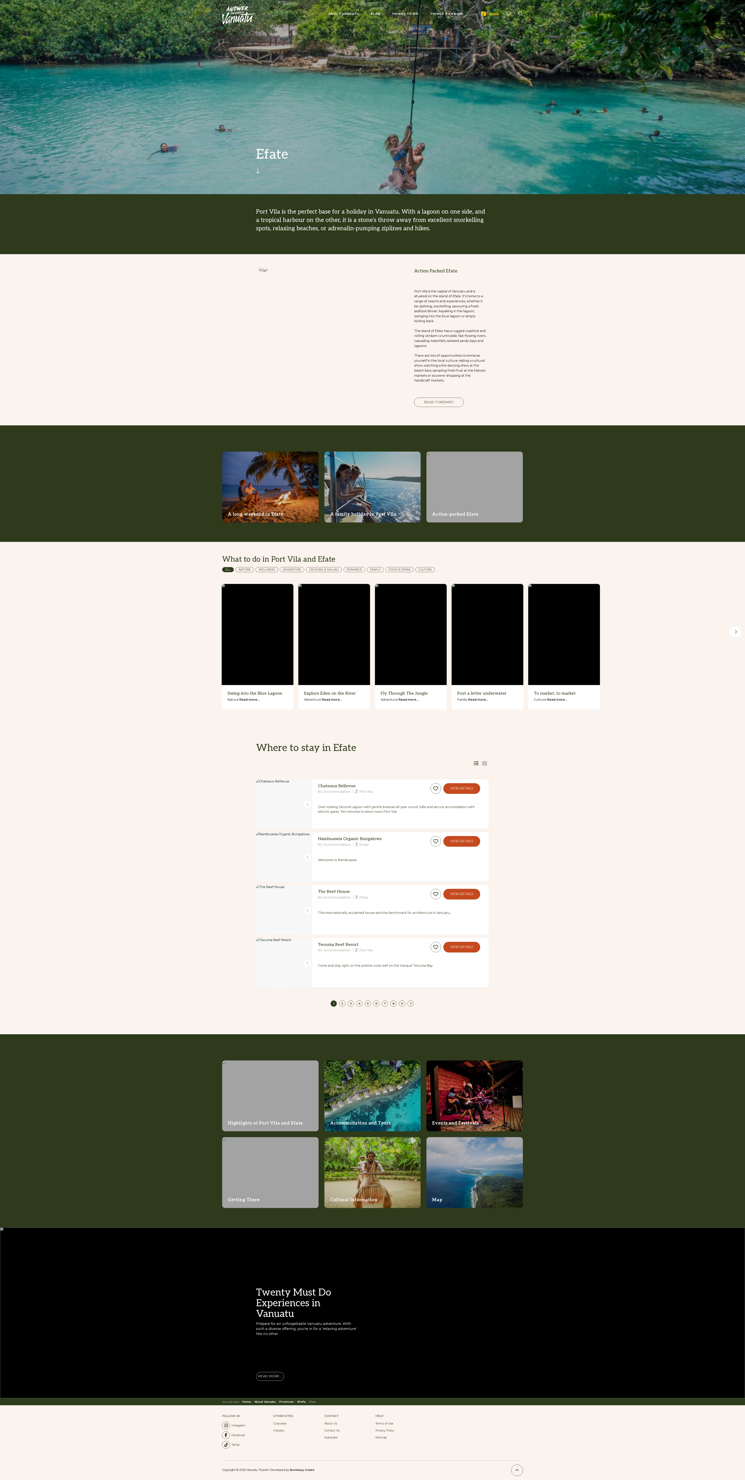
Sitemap (381, 1437)
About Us (330, 1423)
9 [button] (402, 1003)
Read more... (249, 699)
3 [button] (351, 1003)
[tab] (484, 763)
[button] (436, 788)
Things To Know (446, 14)
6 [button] (376, 1003)
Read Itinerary (439, 402)
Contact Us (332, 1430)
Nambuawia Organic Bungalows (350, 838)
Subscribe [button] (331, 1437)
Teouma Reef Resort (338, 944)
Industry (278, 1430)
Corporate (280, 1423)
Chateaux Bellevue (337, 785)
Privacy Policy (384, 1430)
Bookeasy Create (302, 1470)
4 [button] (359, 1003)
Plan (375, 14)
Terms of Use (384, 1423)
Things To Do (405, 14)
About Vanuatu (343, 14)
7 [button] (385, 1003)
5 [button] (368, 1003)
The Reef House (334, 891)
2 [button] (342, 1003)
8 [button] (393, 1003)
